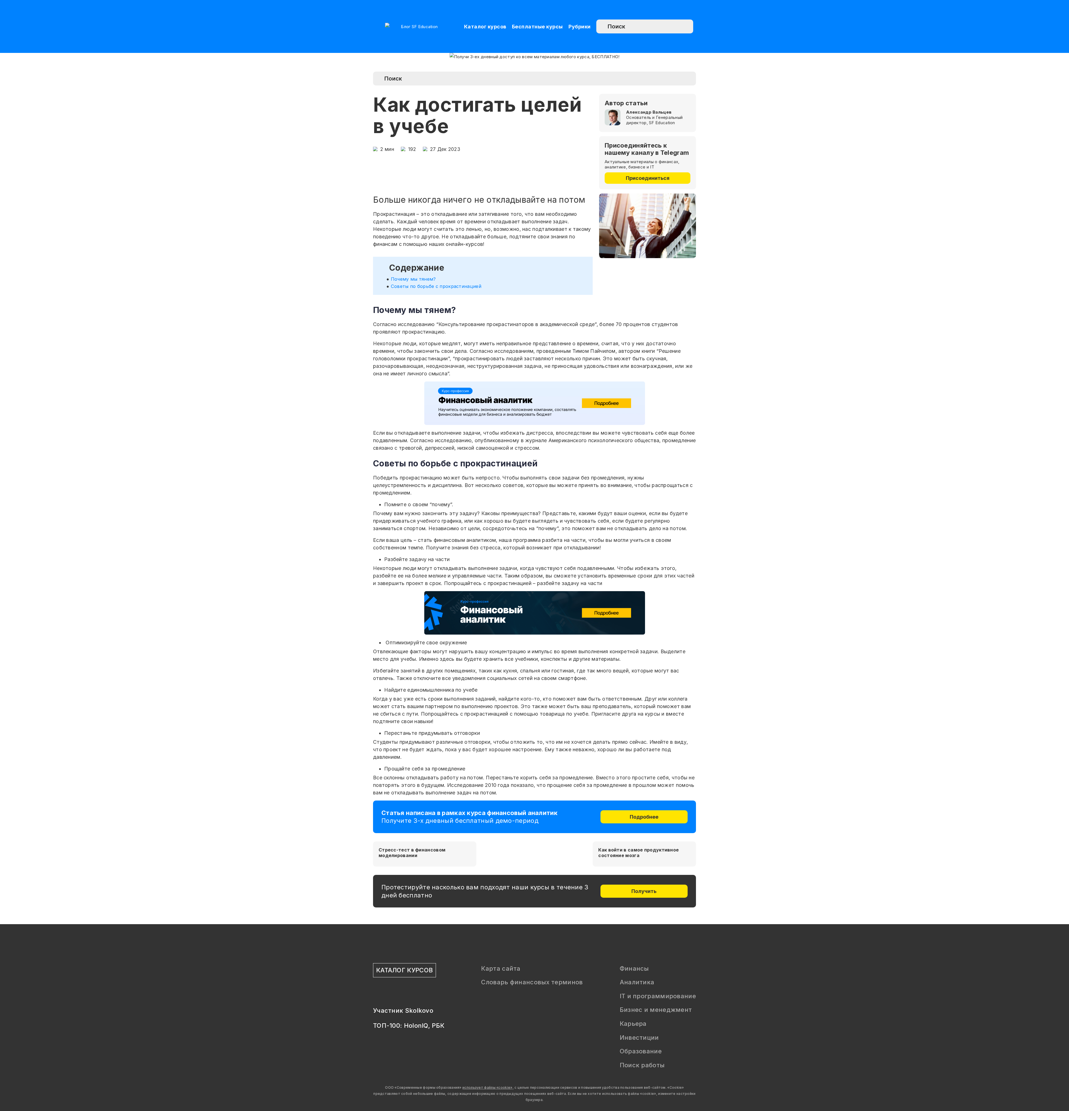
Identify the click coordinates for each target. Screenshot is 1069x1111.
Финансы (634, 968)
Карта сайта (500, 968)
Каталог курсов (485, 27)
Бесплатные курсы (537, 27)
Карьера (633, 1023)
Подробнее (644, 817)
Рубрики (579, 27)
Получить (643, 891)
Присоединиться (648, 178)
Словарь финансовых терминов (532, 982)
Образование (641, 1051)
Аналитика (637, 982)
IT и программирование (658, 996)
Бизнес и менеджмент (656, 1009)
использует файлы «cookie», (488, 1087)
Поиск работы (642, 1065)
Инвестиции (639, 1037)
